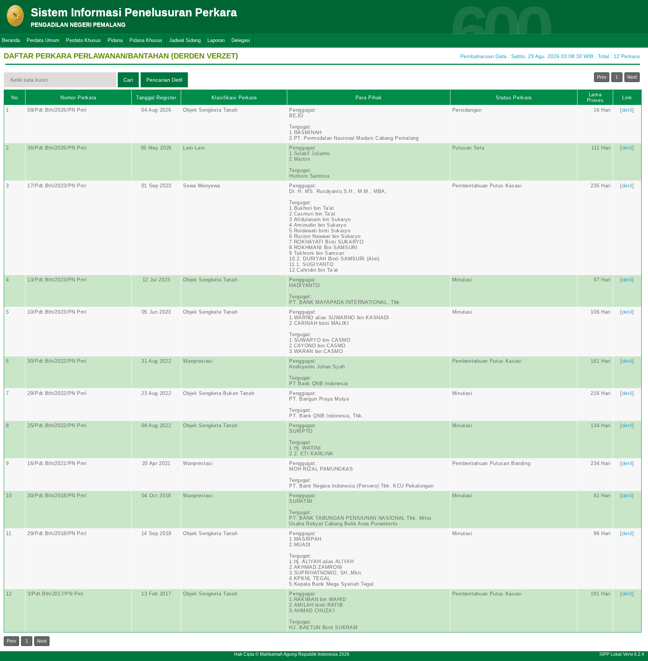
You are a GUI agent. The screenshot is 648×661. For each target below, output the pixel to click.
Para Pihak (369, 97)
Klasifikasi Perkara (234, 97)
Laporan (216, 40)
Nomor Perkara (78, 97)
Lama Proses (595, 97)
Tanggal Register (156, 97)
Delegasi (240, 40)
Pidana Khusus (145, 40)
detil (627, 110)
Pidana (115, 40)
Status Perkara (514, 97)
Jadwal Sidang (185, 40)
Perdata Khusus (83, 40)
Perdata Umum (43, 40)
